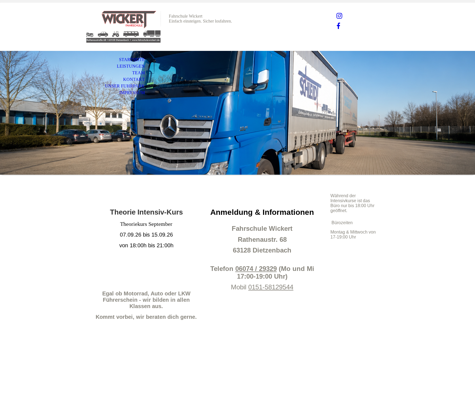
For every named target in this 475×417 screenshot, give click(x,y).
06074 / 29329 (256, 268)
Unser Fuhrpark (125, 86)
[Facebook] (338, 26)
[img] (123, 27)
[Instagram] (339, 16)
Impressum (132, 92)
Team (138, 72)
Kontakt (134, 79)
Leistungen (131, 66)
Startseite (132, 59)
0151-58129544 (270, 287)
